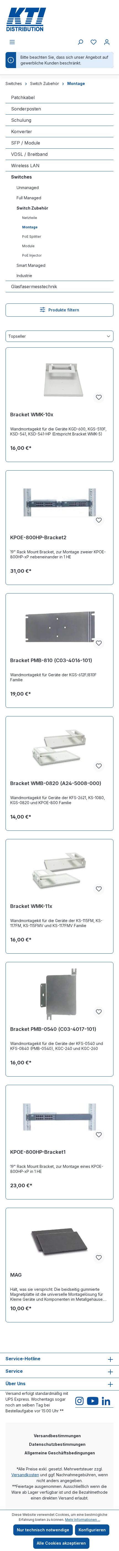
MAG (16, 1275)
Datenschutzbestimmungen (57, 1444)
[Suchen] (80, 42)
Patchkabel (23, 97)
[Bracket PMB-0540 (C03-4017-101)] (59, 994)
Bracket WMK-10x (31, 414)
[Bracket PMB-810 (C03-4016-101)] (59, 625)
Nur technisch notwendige (43, 1529)
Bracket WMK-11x (31, 906)
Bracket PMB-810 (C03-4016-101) (51, 660)
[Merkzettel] (93, 42)
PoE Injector (32, 255)
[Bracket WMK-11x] (59, 871)
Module (28, 246)
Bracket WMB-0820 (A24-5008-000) (55, 783)
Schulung (21, 120)
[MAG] (59, 1240)
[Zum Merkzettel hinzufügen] (98, 397)
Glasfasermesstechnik (34, 286)
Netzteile (29, 218)
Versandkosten (25, 1474)
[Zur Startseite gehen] (59, 19)
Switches (21, 177)
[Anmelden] (106, 42)
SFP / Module (25, 143)
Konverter (21, 131)
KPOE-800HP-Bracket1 (38, 1152)
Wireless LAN (25, 165)
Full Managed (29, 197)
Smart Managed (31, 265)
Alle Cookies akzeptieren (61, 1543)
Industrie (24, 275)
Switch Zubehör (32, 208)
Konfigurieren (92, 1529)
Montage (30, 227)
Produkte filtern (63, 310)
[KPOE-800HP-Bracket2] (59, 502)
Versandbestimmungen (57, 1435)
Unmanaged (28, 187)
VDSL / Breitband (29, 154)
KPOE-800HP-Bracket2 (38, 537)
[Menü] (12, 42)
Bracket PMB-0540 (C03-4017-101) (53, 1029)
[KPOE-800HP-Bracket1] (59, 1117)
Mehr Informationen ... (82, 1520)
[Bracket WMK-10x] (59, 379)
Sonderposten (26, 109)
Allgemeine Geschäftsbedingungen (59, 1453)
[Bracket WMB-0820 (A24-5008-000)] (59, 748)
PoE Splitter (31, 236)
